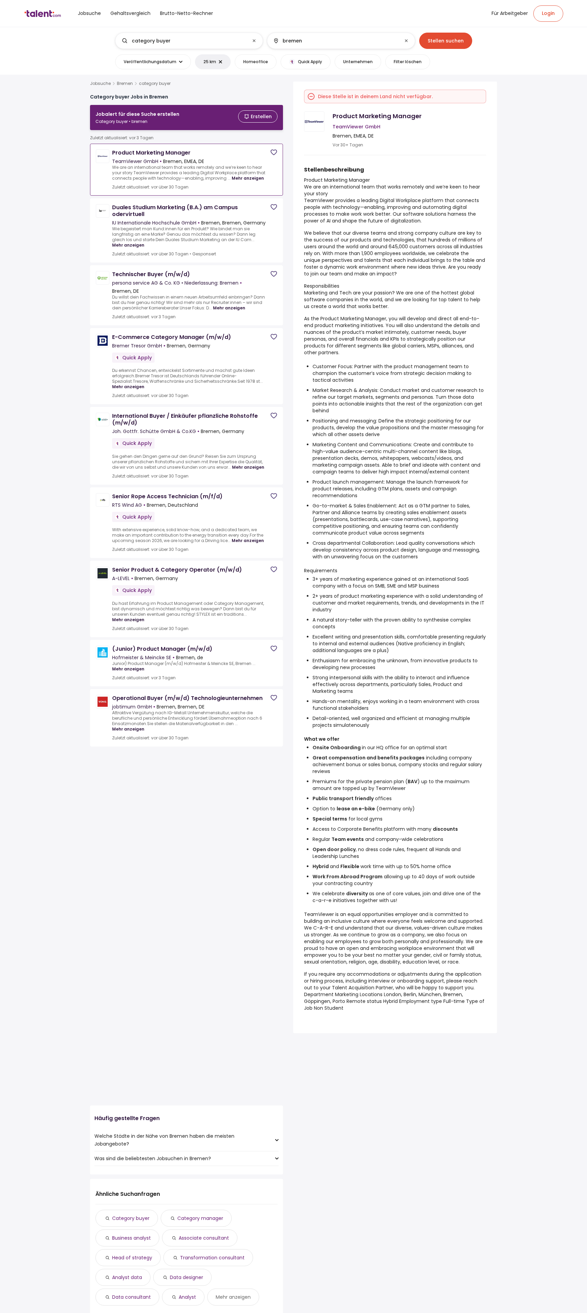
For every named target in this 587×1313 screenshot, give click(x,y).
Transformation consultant (212, 1257)
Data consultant (131, 1297)
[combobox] (189, 40)
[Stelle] (183, 40)
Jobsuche (100, 84)
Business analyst (131, 1238)
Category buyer (130, 1218)
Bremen (125, 84)
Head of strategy (132, 1257)
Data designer (186, 1277)
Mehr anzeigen (248, 178)
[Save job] (273, 152)
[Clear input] (254, 40)
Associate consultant (204, 1238)
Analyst (187, 1297)
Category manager (200, 1218)
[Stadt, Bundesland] (335, 40)
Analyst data (127, 1277)
